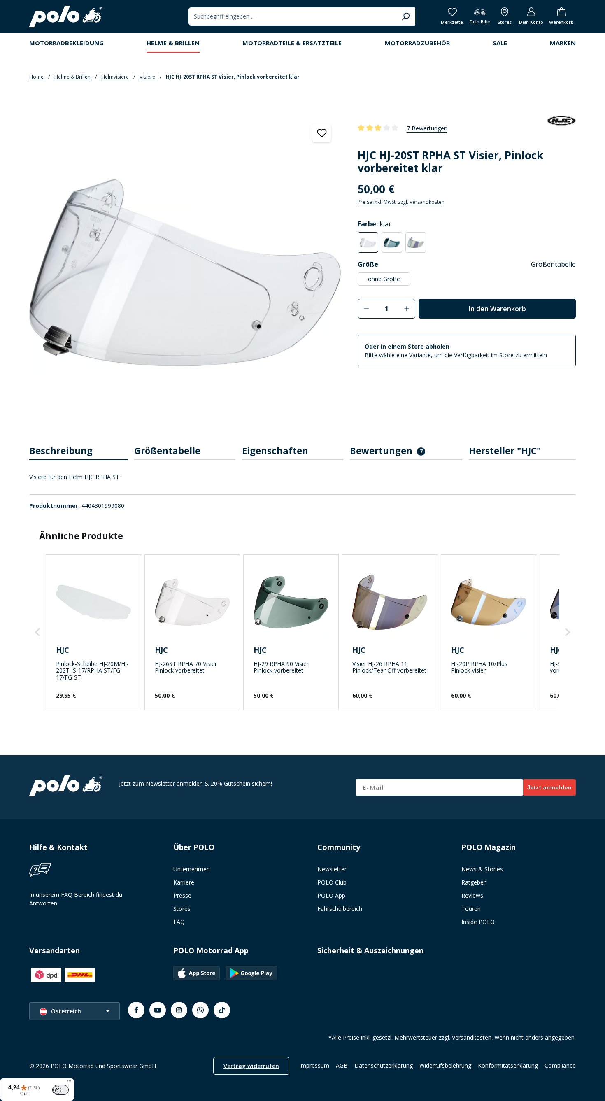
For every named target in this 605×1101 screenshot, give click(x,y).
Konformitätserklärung (508, 1065)
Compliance (560, 1065)
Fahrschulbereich (339, 908)
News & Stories (482, 869)
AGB (342, 1065)
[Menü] (69, 1083)
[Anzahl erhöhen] (407, 308)
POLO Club (332, 882)
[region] (185, 271)
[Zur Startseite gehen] (65, 16)
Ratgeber (473, 882)
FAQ (179, 922)
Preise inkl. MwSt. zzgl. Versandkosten (401, 201)
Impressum (314, 1065)
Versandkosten (471, 1037)
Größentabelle (553, 264)
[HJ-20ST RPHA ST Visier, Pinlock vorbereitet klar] (185, 272)
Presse (182, 895)
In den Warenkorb (497, 308)
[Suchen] (405, 16)
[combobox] (292, 16)
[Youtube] (157, 1010)
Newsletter (332, 869)
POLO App (331, 895)
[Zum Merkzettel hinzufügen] (321, 132)
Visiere (148, 76)
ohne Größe (384, 279)
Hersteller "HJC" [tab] (505, 450)
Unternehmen (191, 869)
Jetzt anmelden (549, 787)
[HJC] (561, 128)
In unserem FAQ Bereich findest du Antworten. (75, 899)
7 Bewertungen (427, 128)
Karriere (183, 882)
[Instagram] (179, 1010)
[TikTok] (222, 1010)
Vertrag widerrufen (251, 1066)
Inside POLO (478, 922)
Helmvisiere (115, 76)
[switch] (60, 1090)
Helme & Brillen (73, 76)
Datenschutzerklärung (383, 1065)
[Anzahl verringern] (366, 308)
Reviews (472, 895)
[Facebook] (136, 1010)
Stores (182, 908)
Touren (471, 908)
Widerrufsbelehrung (445, 1065)
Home (37, 76)
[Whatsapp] (200, 1010)
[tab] (78, 451)
